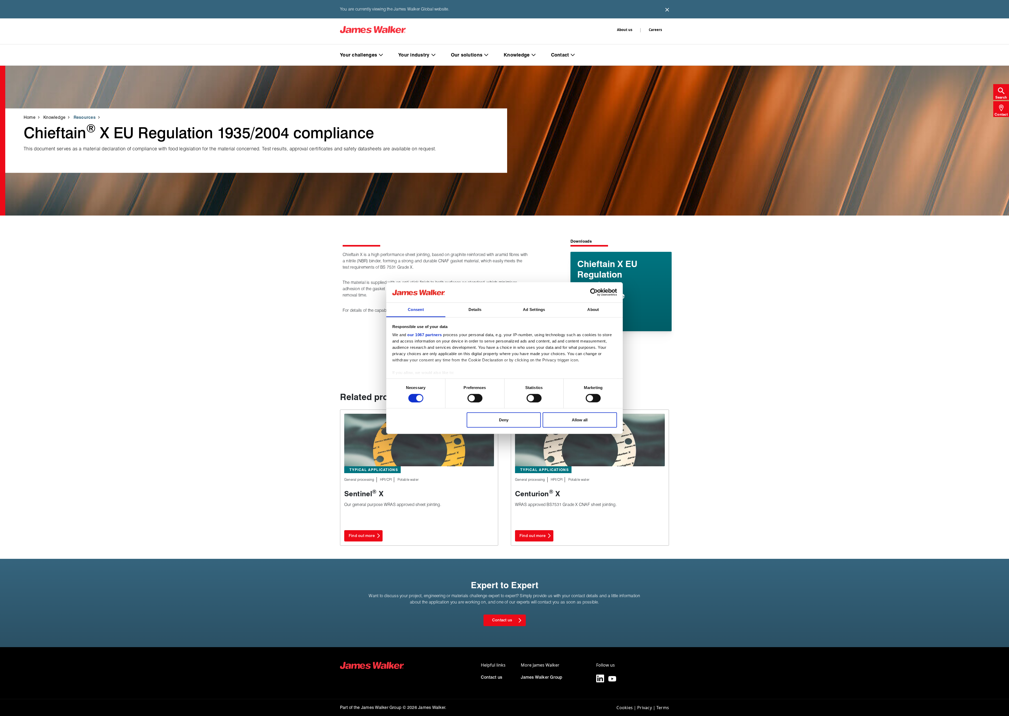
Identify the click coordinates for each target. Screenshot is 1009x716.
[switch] (474, 398)
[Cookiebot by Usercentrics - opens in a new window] (594, 292)
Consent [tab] (416, 309)
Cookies (624, 707)
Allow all (580, 420)
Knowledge (516, 55)
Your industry (414, 55)
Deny (503, 420)
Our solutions (467, 55)
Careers (655, 30)
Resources (85, 117)
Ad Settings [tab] (534, 309)
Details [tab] (475, 309)
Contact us (491, 677)
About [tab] (593, 309)
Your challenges (358, 55)
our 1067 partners (424, 335)
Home (29, 117)
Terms (662, 707)
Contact (560, 55)
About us (624, 30)
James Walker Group (541, 677)
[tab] (1001, 92)
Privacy (644, 707)
